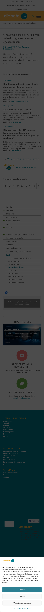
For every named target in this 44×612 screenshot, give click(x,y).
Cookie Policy (16, 609)
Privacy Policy (26, 609)
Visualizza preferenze (22, 603)
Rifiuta (22, 596)
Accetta (22, 590)
